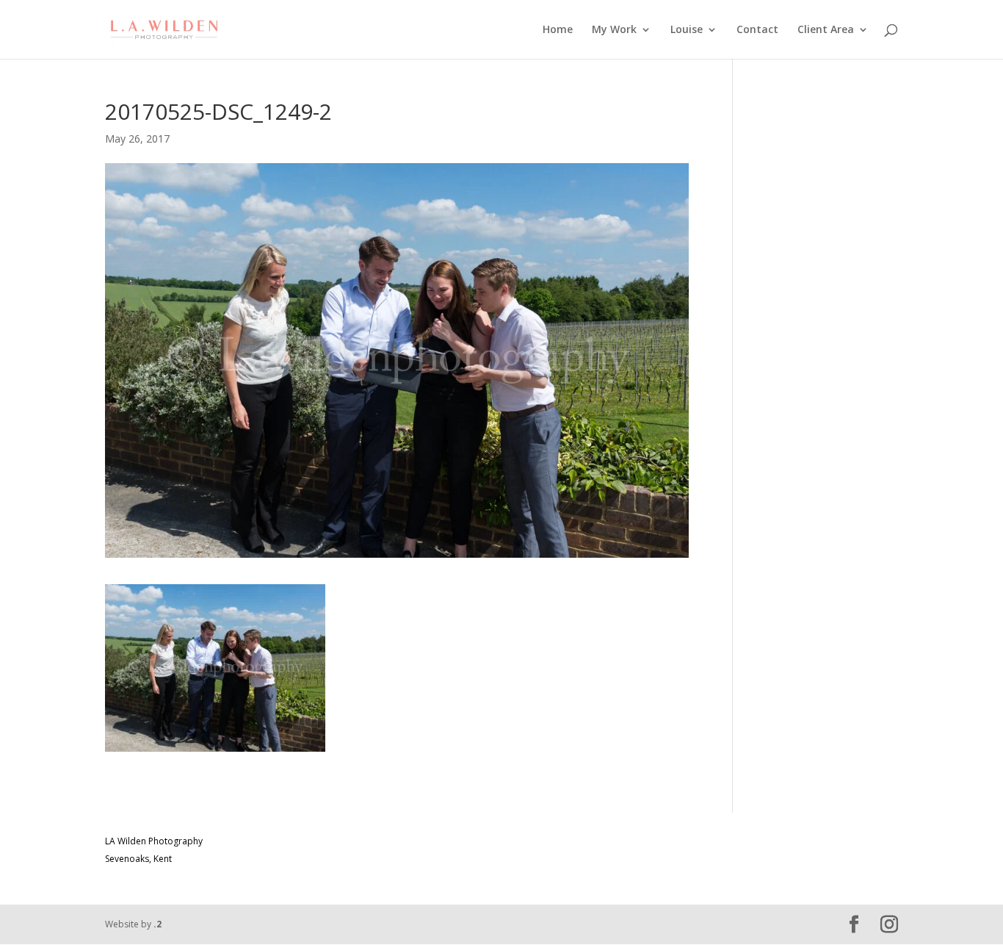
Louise (686, 30)
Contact (757, 30)
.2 (157, 924)
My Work (614, 30)
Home (558, 30)
